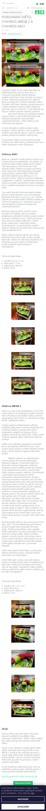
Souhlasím (23, 806)
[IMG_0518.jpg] (23, 357)
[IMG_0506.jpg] (23, 655)
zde (32, 793)
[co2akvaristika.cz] (8, 3)
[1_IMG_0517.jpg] (23, 332)
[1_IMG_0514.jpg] (23, 705)
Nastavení (23, 799)
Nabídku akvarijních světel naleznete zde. (20, 776)
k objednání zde (27, 197)
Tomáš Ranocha (14, 33)
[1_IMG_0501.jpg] (23, 606)
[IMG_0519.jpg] (23, 382)
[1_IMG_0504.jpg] (23, 630)
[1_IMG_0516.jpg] (23, 308)
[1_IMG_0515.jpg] (23, 283)
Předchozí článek (23, 783)
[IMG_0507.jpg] (23, 680)
